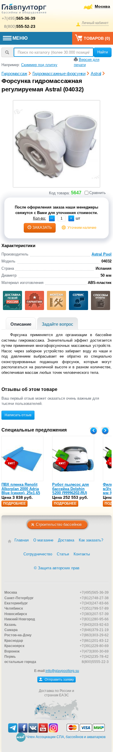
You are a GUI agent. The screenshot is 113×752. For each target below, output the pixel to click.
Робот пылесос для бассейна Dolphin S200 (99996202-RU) (70, 488)
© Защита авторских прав (56, 568)
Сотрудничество (37, 554)
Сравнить (97, 193)
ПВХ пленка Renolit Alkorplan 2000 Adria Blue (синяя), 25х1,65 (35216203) (20, 490)
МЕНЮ (20, 38)
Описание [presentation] (20, 324)
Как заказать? (91, 540)
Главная (21, 540)
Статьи (63, 554)
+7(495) (18, 18)
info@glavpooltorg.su (62, 671)
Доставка (66, 540)
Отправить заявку (59, 679)
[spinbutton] (61, 218)
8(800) (19, 26)
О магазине (43, 540)
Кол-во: (39, 218)
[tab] (21, 323)
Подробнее (14, 503)
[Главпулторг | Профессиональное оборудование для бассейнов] (24, 10)
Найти (102, 52)
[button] (71, 218)
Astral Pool (102, 254)
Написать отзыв (18, 415)
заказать (42, 227)
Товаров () (97, 38)
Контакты (82, 554)
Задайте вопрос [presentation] (57, 324)
